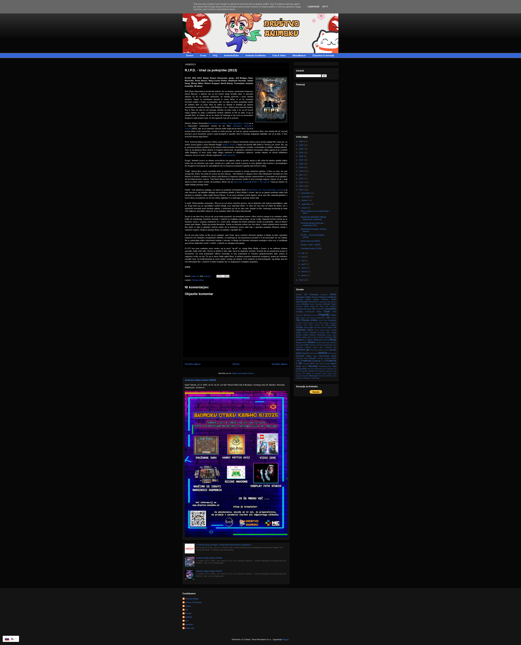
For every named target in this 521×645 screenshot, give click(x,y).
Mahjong (326, 340)
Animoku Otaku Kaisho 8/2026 (200, 380)
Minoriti (302, 345)
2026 (301, 141)
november (306, 197)
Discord (315, 315)
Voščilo (328, 376)
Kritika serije (301, 337)
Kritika (334, 335)
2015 (301, 182)
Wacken (300, 378)
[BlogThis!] (220, 276)
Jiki (186, 610)
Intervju (324, 327)
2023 (301, 153)
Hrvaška (299, 327)
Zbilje (317, 378)
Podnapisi (312, 358)
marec (304, 268)
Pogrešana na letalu (218, 123)
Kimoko (188, 613)
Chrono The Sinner (193, 602)
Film (298, 320)
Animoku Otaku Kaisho (307, 299)
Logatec (310, 340)
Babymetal (318, 304)
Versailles (305, 376)
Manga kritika (301, 342)
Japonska (301, 330)
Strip (304, 369)
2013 (301, 190)
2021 (301, 160)
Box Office (320, 306)
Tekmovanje (319, 369)
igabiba (306, 327)
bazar (306, 306)
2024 (301, 149)
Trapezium (328, 371)
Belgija (312, 306)
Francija (298, 323)
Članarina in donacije (323, 55)
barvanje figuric (329, 304)
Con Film (320, 309)
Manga (332, 339)
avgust (304, 208)
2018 (301, 171)
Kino (328, 332)
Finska (320, 320)
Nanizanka (314, 350)
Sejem (333, 363)
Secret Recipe (325, 363)
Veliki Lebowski (228, 155)
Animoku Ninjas (191, 599)
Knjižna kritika (302, 335)
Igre (311, 327)
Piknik (306, 358)
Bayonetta (299, 306)
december (306, 193)
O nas (203, 55)
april (303, 264)
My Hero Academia (323, 345)
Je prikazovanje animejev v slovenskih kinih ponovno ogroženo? (223, 545)
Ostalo (333, 356)
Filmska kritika (198, 280)
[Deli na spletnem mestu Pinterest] (228, 276)
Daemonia (299, 315)
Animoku (315, 297)
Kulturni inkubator (318, 337)
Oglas (315, 356)
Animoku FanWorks (255, 55)
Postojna (320, 358)
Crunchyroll (309, 312)
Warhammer (307, 378)
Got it (325, 7)
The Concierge (328, 369)
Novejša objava (192, 364)
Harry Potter (308, 325)
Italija (329, 327)
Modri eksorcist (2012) (310, 241)
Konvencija (321, 335)
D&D (334, 312)
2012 (301, 280)
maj (303, 260)
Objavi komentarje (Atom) (243, 373)
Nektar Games (324, 350)
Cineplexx (333, 306)
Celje (326, 306)
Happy (188, 606)
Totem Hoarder (319, 371)
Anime (333, 294)
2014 (301, 186)
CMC (314, 309)
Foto (325, 320)
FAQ (215, 55)
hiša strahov (330, 325)
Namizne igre (303, 349)
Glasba (326, 323)
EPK (328, 318)
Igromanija (317, 327)
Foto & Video (279, 55)
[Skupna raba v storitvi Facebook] (225, 276)
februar (304, 271)
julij (303, 253)
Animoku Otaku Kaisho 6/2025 (209, 558)
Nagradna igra (330, 347)
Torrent (311, 371)
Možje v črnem (228, 144)
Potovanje (327, 358)
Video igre (313, 376)
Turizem (298, 373)
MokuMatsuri (299, 55)
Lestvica (328, 337)
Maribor (311, 342)
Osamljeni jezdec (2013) (311, 248)
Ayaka (312, 304)
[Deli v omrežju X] (223, 276)
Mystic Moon (318, 347)
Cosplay (299, 311)
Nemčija (332, 350)
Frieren (305, 323)
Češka (318, 312)
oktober (304, 200)
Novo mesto (332, 353)
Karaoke (313, 332)
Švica (312, 369)
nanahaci (189, 624)
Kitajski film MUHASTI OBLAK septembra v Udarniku (313, 218)
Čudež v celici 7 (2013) (310, 244)
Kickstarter (321, 332)
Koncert (312, 335)
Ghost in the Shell (316, 323)
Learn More (313, 7)
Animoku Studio (329, 299)
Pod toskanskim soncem (273, 190)
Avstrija (305, 304)
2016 (301, 178)
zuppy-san (189, 628)
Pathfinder (299, 358)
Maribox (319, 342)
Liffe (334, 337)
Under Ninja (332, 373)
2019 (301, 167)
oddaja (308, 356)
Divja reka (237, 182)
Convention (330, 308)
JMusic (310, 330)
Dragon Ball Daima (307, 318)
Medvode (333, 342)
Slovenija (312, 366)
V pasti (246, 182)
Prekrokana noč (254, 190)
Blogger (285, 639)
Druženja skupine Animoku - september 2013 (313, 224)
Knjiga (333, 332)
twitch (308, 373)
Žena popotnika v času (238, 123)
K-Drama (306, 332)
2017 (301, 175)
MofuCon (313, 345)
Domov (189, 55)
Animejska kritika (303, 297)
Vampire (298, 376)
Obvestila (300, 356)
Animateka (324, 294)
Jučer (316, 330)
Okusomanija (324, 356)
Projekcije (306, 360)
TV (304, 373)
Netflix (298, 353)
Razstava (306, 363)
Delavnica (307, 315)
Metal (298, 345)
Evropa (333, 318)
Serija (298, 366)
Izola (334, 327)
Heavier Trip (319, 325)
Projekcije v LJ (318, 361)
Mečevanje (325, 342)
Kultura (309, 337)
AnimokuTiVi (314, 302)
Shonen (304, 366)
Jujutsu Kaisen (325, 330)
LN (305, 340)
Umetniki (318, 373)
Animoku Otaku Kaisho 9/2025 (209, 571)
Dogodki (323, 314)
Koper (329, 335)
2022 (301, 156)
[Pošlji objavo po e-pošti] (217, 276)
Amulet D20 (301, 295)
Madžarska (318, 340)
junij (303, 257)
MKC (307, 345)
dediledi (188, 617)
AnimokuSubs (231, 55)
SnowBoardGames (325, 366)
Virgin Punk (322, 376)
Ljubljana (300, 340)
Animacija (314, 294)
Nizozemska (313, 353)
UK (313, 373)
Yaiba (313, 378)
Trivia (334, 371)
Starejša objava (279, 364)
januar (304, 275)
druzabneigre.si (320, 318)
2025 (301, 145)
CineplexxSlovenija (303, 309)
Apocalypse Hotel (325, 302)
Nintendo (305, 353)
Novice (322, 352)
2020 (301, 164)
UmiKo (324, 373)
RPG (312, 364)
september (306, 204)
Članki (327, 311)
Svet (308, 369)
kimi (187, 621)
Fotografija (332, 320)
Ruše (317, 363)
